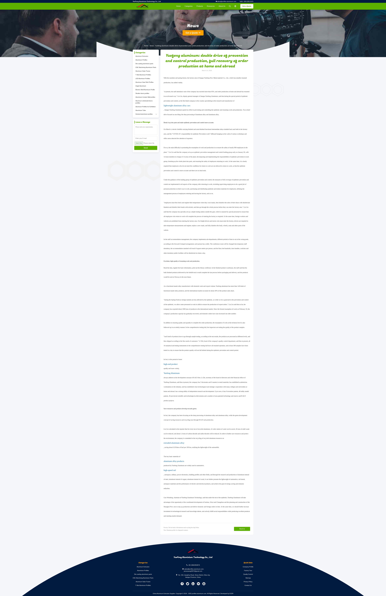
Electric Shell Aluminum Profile (145, 89)
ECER (231, 593)
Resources (211, 6)
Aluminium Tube (141, 110)
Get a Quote (246, 6)
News (152, 46)
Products (200, 6)
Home (178, 6)
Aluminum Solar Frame (143, 71)
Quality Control (248, 574)
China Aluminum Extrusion (161, 593)
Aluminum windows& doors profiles (144, 102)
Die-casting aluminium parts (144, 63)
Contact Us (248, 585)
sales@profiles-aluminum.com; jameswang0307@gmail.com (194, 570)
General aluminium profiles (144, 114)
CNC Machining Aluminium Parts (146, 67)
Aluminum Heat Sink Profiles (144, 82)
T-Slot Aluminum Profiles (143, 75)
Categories (188, 6)
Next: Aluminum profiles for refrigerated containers (176, 530)
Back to (242, 529)
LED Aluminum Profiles (143, 78)
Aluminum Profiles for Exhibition (146, 106)
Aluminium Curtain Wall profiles (145, 97)
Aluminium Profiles (141, 60)
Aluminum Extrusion (142, 56)
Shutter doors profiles (142, 93)
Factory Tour (248, 570)
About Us (222, 6)
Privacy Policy (248, 581)
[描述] (235, 6)
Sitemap (248, 578)
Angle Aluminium (141, 86)
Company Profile (248, 567)
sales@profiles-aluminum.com (226, 1)
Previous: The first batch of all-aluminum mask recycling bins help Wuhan (181, 527)
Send (146, 148)
